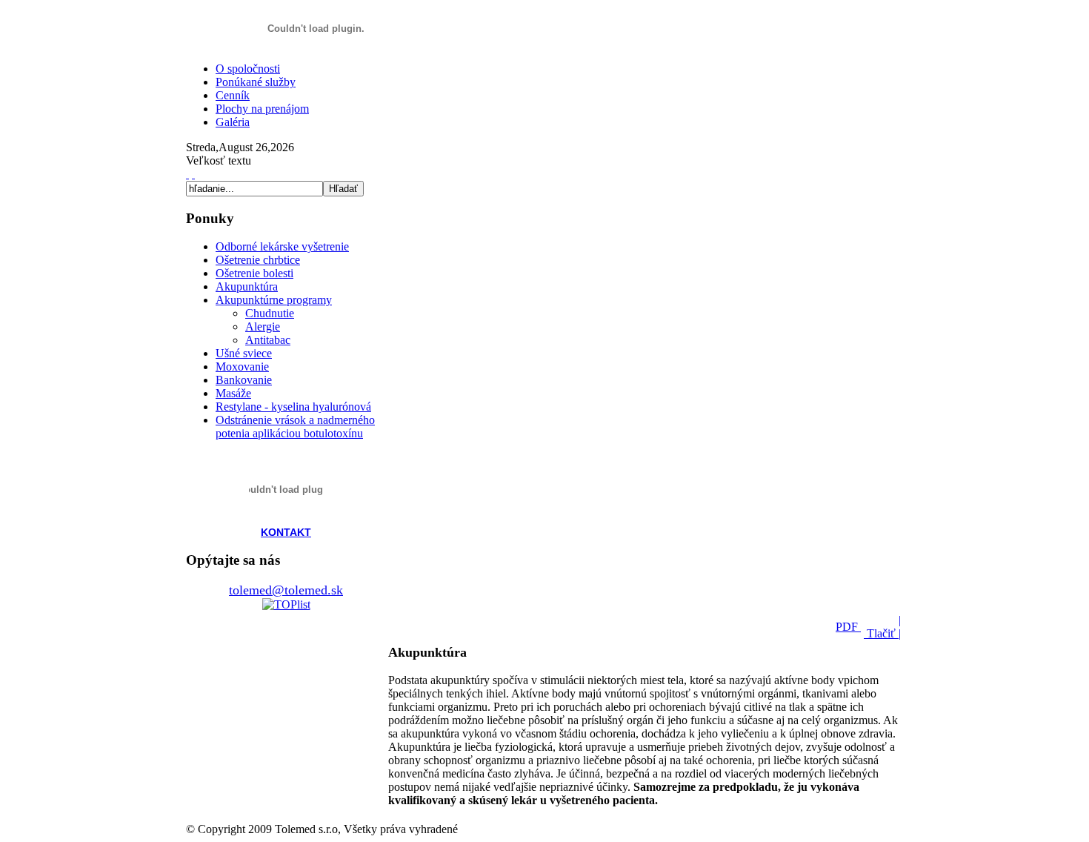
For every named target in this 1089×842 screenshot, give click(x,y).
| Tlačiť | (882, 627)
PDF (848, 626)
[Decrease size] (193, 174)
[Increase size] (187, 174)
